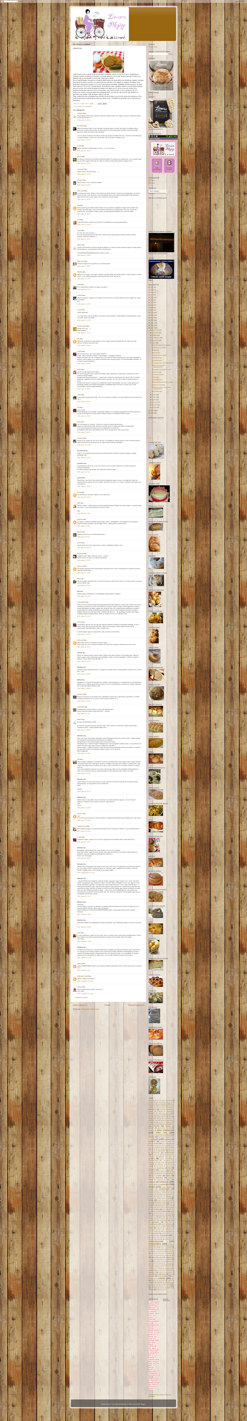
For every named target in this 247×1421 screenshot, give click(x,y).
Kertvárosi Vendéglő (153, 1191)
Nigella (156, 1231)
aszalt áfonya (152, 1104)
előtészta (151, 1143)
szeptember (156, 337)
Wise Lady (80, 191)
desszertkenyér (161, 1128)
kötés (171, 1204)
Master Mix (168, 1222)
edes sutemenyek (165, 1130)
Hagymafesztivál (153, 1160)
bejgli (161, 1109)
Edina (79, 284)
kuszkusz (169, 1205)
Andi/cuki (80, 694)
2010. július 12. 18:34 (83, 674)
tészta (163, 1274)
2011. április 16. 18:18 (84, 927)
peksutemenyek (156, 1241)
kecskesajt (159, 1179)
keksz (168, 1179)
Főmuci (79, 987)
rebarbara (161, 1249)
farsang (155, 1145)
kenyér (152, 1187)
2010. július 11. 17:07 (83, 278)
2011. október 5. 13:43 (84, 941)
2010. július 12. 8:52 (83, 537)
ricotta (168, 1251)
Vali (78, 407)
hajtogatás (169, 1162)
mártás (172, 1220)
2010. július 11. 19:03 (83, 416)
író (159, 1172)
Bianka (79, 532)
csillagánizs (169, 1122)
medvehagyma (153, 1224)
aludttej (163, 1100)
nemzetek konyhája (165, 1229)
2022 (152, 297)
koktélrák (170, 1194)
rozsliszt (167, 1255)
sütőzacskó (151, 1267)
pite (163, 1246)
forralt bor (165, 1147)
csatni (170, 1120)
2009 (152, 410)
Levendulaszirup (157, 360)
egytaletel (167, 1139)
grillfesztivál (169, 1154)
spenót (170, 1261)
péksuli (170, 1239)
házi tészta (169, 1166)
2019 (152, 305)
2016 (152, 312)
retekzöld (158, 1251)
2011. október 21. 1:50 (84, 957)
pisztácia (158, 1246)
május (154, 397)
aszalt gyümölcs (162, 1104)
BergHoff (166, 1109)
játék (173, 1172)
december (155, 330)
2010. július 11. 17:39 (83, 320)
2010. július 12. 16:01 (83, 661)
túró (173, 1278)
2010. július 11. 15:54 (83, 174)
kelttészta (163, 1182)
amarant (170, 1100)
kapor (150, 1177)
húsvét (169, 1170)
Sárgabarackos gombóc (159, 347)
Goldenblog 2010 (157, 379)
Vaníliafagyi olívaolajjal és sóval (161, 369)
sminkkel (80, 113)
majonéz (151, 1217)
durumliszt (151, 1130)
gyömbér (161, 1156)
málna (157, 1218)
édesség (151, 1137)
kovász (151, 1200)
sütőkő (163, 1265)
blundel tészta (161, 1113)
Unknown (80, 566)
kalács (168, 1175)
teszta (156, 1274)
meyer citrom (152, 1226)
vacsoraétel (162, 1280)
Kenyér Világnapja (167, 1187)
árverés (170, 1102)
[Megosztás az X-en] (102, 104)
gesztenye (171, 1151)
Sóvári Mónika (157, 1261)
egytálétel (152, 1141)
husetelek (88, 106)
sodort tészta (157, 1259)
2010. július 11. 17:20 (83, 289)
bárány (157, 1107)
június (154, 394)
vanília (158, 1282)
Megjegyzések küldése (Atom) (90, 1009)
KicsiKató (80, 126)
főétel (80, 106)
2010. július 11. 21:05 (83, 445)
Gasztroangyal (152, 1150)
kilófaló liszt (151, 1194)
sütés (167, 1263)
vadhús (170, 1280)
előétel (170, 1141)
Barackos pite (156, 352)
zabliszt (160, 1286)
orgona (172, 1233)
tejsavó (161, 1272)
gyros (170, 1156)
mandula (163, 1218)
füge (166, 1149)
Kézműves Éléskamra (161, 1192)
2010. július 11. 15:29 (83, 151)
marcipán (164, 1220)
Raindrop (80, 553)
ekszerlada (80, 707)
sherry (150, 1259)
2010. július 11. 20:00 (83, 432)
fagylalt (170, 1143)
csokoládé (156, 1126)
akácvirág (157, 1100)
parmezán (151, 1239)
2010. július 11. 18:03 (83, 345)
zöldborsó (154, 1288)
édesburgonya (152, 1135)
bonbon (157, 1115)
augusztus (155, 340)
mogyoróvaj (168, 1228)
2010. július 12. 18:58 (83, 688)
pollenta (163, 1247)
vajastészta (151, 1282)
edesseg (168, 1135)
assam (79, 310)
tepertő (150, 1274)
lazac (152, 1209)
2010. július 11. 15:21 (83, 140)
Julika (79, 394)
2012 (152, 323)
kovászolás (151, 1202)
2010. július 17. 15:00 (83, 807)
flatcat (79, 230)
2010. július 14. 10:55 (83, 773)
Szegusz (80, 180)
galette (170, 1149)
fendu (160, 1145)
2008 (152, 413)
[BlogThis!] (100, 104)
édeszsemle (161, 1137)
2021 (152, 300)
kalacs (160, 1175)
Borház (167, 1115)
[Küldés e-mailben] (98, 104)
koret (169, 1198)
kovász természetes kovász (165, 1200)
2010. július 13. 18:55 (83, 730)
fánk (150, 1145)
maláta (170, 1217)
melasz (163, 1224)
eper (157, 1143)
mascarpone (155, 1222)
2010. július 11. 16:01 (83, 185)
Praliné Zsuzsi (82, 826)
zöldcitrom (161, 1287)
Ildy (78, 205)
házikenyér (151, 1168)
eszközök (164, 1143)
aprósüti (151, 1102)
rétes (163, 1251)
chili (170, 1116)
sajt (173, 1255)
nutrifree (170, 1231)
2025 (152, 290)
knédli (163, 1194)
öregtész (157, 1235)
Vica (78, 219)
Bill (171, 1109)
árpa (165, 1102)
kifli (171, 1192)
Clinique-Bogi (81, 326)
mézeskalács (167, 1226)
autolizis (170, 1106)
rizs (173, 1251)
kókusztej (168, 1196)
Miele (150, 1228)
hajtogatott (151, 1164)
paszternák (159, 1239)
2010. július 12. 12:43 (83, 585)
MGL (78, 503)
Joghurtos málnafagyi (158, 385)
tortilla (172, 1276)
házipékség (160, 1168)
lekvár (157, 1209)
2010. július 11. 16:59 (83, 266)
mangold (170, 1218)
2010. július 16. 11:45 (83, 791)
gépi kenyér (161, 1151)
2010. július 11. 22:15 (83, 497)
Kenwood (157, 1184)
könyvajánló (158, 1204)
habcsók (169, 1158)
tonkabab (160, 1276)
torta (166, 1276)
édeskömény (160, 1135)
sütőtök (169, 1265)
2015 (152, 315)
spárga (165, 1261)
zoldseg (171, 1286)
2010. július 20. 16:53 (83, 858)
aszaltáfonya (162, 1106)
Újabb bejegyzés (80, 1005)
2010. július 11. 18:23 (83, 389)
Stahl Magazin (152, 1263)
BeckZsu (80, 519)
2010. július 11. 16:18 (83, 199)
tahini (158, 1270)
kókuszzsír (151, 1198)
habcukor (162, 1158)
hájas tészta (161, 1162)
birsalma (151, 1111)
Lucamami (80, 169)
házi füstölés (159, 1166)
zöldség (151, 1289)
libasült (160, 1213)
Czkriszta (80, 438)
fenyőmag (166, 1145)
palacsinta (162, 1237)
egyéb (155, 1139)
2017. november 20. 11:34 (85, 993)
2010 (152, 328)
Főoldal (107, 1005)
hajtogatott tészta (162, 1164)
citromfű (159, 1118)
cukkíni (156, 1120)
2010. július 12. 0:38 (83, 513)
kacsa (166, 1173)
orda (163, 1233)
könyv (150, 1204)
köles (171, 1202)
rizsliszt (153, 1253)
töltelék (161, 1278)
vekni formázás (152, 1284)
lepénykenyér (154, 1211)
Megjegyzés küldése (81, 997)
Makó (163, 1217)
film (171, 1145)
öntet (151, 1235)
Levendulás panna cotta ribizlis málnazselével (161, 388)
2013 (152, 320)
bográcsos (151, 1115)
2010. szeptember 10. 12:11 (85, 872)
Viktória (79, 272)
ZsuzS (79, 492)
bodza (170, 1113)
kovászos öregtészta (162, 1202)
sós (150, 1261)
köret (164, 1204)
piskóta (151, 1246)
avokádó (151, 1107)
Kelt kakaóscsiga (157, 391)
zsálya (158, 1289)
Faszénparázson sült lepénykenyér (162, 363)
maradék (157, 1220)
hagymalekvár (167, 1160)
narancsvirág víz (153, 1230)
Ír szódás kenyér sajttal (159, 355)
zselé (163, 1289)
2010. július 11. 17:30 (83, 304)
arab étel (158, 1102)
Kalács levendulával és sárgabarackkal (159, 366)
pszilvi (79, 542)
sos (170, 1259)
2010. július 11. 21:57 (83, 472)
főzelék (153, 1149)
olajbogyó (156, 1233)
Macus (79, 156)
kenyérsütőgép (164, 1189)
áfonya (150, 1100)
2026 (152, 287)
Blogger (143, 1404)
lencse (172, 1209)
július (154, 343)
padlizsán (153, 1237)
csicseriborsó (152, 1122)
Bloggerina (169, 1111)
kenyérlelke (151, 1189)
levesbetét (154, 1213)
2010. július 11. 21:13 (83, 457)
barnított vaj (164, 1107)
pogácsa (168, 1246)
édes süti (161, 1132)
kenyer (165, 1184)
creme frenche (168, 1118)
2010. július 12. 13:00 (83, 596)
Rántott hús (155, 377)
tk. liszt (152, 1276)
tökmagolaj (153, 1278)
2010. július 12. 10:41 (83, 547)
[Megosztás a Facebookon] (104, 104)
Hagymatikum (152, 1162)
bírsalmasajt (160, 1111)
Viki (78, 759)
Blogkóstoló (155, 350)
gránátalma (154, 1154)
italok (167, 1172)
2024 (152, 292)
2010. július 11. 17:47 (83, 333)
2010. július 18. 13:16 (83, 842)
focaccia (151, 1147)
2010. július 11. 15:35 (83, 163)
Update (153, 1280)
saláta (160, 1257)
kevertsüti (151, 1192)
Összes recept (153, 47)
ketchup (170, 1191)
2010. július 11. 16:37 (83, 239)
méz (159, 1226)
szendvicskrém (161, 1266)
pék (165, 1239)
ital (163, 1172)
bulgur (152, 1116)
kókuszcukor (159, 1196)
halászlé (151, 1166)
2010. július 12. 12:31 (83, 573)
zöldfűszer (169, 1288)
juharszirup (153, 1173)
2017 (152, 310)
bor (162, 1115)
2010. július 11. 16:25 (83, 214)
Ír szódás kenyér (157, 357)
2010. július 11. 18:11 (83, 363)
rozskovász (159, 1255)
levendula (163, 1211)
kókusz (150, 1196)
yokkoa (79, 963)
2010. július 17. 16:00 (83, 820)
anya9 (79, 146)
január (154, 407)
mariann (80, 813)
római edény (161, 1253)
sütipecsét (156, 1265)
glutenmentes (155, 1153)
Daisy (79, 422)
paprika (170, 1237)
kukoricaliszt (152, 1205)
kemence (151, 1184)
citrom (150, 1118)
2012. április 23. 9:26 (83, 970)
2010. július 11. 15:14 (83, 120)
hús (83, 106)
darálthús (168, 1126)
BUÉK (172, 1115)
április (154, 399)
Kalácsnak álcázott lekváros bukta (162, 382)
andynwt (129, 1404)
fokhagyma (158, 1147)
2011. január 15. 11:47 (84, 896)
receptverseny (170, 1249)
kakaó (172, 1173)
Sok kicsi (164, 1259)
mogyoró (159, 1228)
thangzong (171, 1274)
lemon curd (166, 1209)
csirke (158, 1124)
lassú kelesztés (170, 1207)
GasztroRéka (81, 602)
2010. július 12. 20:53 (83, 701)
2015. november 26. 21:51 (85, 981)
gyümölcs (152, 1158)
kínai (158, 1194)
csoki (163, 1124)
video (159, 1284)
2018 (152, 307)
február (154, 405)
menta (170, 1224)
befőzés (154, 1109)
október (154, 335)
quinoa (169, 1248)
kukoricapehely (161, 1205)
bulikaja (159, 1116)
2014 (152, 317)
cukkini (150, 1120)
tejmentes (152, 1272)
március (154, 402)
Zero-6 (165, 1286)
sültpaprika (160, 1263)
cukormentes (163, 1120)
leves (172, 1211)
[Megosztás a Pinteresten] (106, 104)
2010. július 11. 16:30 (83, 224)
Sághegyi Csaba (82, 976)
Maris (79, 578)
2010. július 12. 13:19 (83, 634)
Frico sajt (160, 1149)
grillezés (162, 1155)
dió (169, 1128)
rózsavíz (151, 1255)
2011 (152, 325)
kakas (153, 1175)
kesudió (163, 1191)
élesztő (162, 1141)
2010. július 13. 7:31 (83, 713)
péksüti (170, 1244)
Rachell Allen (152, 1249)
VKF (173, 1284)
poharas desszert (153, 1248)
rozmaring (169, 1253)
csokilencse (170, 1124)
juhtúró (160, 1173)
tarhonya (170, 1270)
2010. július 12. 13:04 (83, 616)
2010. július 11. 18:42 (83, 401)
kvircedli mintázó (160, 1207)
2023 (152, 295)
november (155, 332)
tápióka (163, 1270)
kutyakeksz (151, 1207)
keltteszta (152, 1182)
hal (171, 1164)
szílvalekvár (161, 1268)
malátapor (151, 1218)
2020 (152, 302)
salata (153, 1257)
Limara (79, 351)
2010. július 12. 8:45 (83, 526)
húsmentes (161, 1170)
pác (173, 1235)
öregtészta (165, 1235)
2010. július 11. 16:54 (83, 255)
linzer (155, 1215)
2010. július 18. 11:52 (83, 831)
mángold (151, 1220)
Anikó (79, 369)
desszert (151, 1128)
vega (171, 1282)
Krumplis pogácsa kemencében (161, 345)
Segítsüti (168, 1257)
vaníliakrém (165, 1282)
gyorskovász (152, 1156)
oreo (168, 1233)
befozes (171, 1107)
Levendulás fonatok (158, 374)
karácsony (159, 1177)
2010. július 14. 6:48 (83, 753)
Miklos (79, 245)
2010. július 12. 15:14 (83, 647)
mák (157, 1217)
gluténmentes (169, 1153)
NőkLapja (163, 1231)
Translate (163, 193)
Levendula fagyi (157, 372)
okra (150, 1233)
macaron (162, 1215)
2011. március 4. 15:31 (84, 914)
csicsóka (161, 1122)
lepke (79, 933)
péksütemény (155, 1244)
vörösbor (153, 1286)
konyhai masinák (161, 1198)
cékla (164, 1116)
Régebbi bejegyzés (136, 1005)
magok (169, 1215)
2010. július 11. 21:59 (83, 486)
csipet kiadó (152, 1124)
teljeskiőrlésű (169, 1272)
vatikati (79, 295)
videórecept (166, 1284)
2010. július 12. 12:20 (83, 560)
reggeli (151, 1251)
